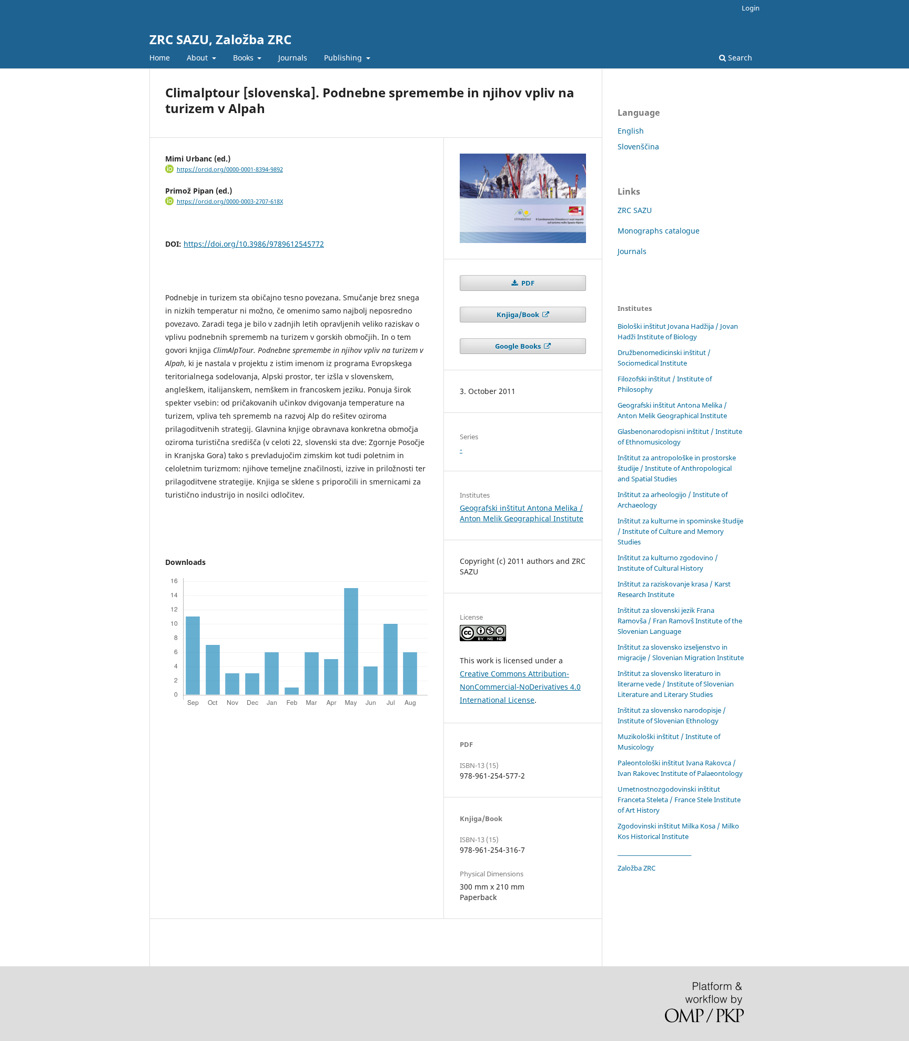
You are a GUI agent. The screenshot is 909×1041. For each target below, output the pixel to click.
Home (159, 58)
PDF (527, 283)
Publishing (344, 58)
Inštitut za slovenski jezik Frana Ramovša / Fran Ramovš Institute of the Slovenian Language (680, 620)
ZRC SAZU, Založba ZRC (220, 39)
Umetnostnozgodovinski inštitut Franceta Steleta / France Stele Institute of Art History (679, 799)
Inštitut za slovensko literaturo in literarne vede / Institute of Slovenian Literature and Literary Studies (676, 684)
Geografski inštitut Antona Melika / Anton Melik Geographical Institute (521, 513)
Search (739, 58)
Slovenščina (638, 146)
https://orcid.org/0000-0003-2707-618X (230, 201)
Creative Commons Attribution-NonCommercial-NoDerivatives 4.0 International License (520, 687)
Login (751, 8)
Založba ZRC (636, 868)
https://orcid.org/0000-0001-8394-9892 (230, 169)
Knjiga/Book (519, 314)
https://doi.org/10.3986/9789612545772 (254, 244)
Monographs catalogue (659, 231)
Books (244, 58)
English (631, 131)
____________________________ (654, 852)
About (198, 58)
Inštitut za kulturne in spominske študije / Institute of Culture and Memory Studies (680, 531)
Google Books (518, 346)
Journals (292, 58)
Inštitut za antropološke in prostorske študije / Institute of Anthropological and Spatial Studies (677, 468)
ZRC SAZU (635, 210)
